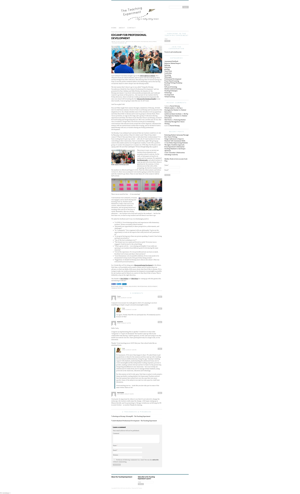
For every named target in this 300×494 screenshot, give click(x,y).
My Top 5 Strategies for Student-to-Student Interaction (175, 110)
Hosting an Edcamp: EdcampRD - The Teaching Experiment (131, 416)
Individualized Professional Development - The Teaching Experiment (135, 421)
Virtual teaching (169, 97)
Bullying (167, 65)
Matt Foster (168, 120)
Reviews (167, 85)
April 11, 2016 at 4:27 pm (124, 323)
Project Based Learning (171, 81)
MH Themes (139, 488)
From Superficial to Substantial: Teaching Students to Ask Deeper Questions (174, 149)
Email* (166, 170)
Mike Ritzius (134, 279)
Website (115, 455)
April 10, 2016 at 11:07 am (124, 297)
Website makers (169, 108)
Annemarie (120, 321)
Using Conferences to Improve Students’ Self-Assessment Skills (174, 140)
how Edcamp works (142, 160)
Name (115, 446)
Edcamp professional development (143, 265)
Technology (168, 93)
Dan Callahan (124, 279)
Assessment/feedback (171, 61)
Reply (160, 296)
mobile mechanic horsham (172, 114)
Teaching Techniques (118, 43)
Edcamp (115, 286)
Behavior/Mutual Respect (172, 63)
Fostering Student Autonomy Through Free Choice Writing (175, 122)
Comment (116, 434)
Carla (123, 41)
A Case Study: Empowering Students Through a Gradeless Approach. (176, 144)
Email (115, 450)
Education (130, 41)
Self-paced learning (170, 87)
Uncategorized (169, 95)
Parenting (167, 75)
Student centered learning (172, 89)
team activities (117, 288)
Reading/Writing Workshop (173, 83)
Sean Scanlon (120, 392)
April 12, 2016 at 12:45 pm (129, 349)
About (122, 28)
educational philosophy (128, 286)
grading (167, 69)
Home (113, 28)
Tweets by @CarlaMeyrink (172, 52)
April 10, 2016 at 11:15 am (129, 309)
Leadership (168, 73)
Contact (131, 28)
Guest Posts (168, 71)
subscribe (155, 460)
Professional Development (149, 41)
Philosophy (137, 41)
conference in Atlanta (147, 76)
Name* (166, 165)
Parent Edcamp (175, 106)
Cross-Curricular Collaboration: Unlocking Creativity (174, 154)
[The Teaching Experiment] (150, 13)
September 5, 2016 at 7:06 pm (125, 394)
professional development (147, 286)
